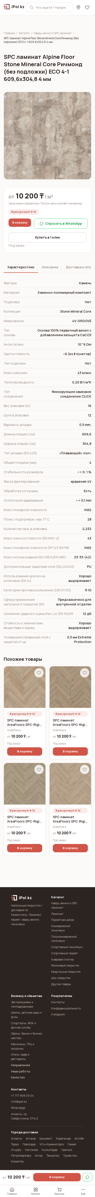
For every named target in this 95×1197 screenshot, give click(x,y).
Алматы (16, 1138)
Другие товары (61, 984)
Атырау (16, 1150)
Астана (31, 1138)
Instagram (58, 1014)
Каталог (24, 33)
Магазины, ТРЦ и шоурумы (22, 1046)
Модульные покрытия (65, 972)
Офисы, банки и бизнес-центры (27, 1036)
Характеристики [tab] (20, 267)
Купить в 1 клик (47, 237)
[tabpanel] (47, 462)
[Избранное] (87, 7)
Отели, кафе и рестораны (20, 1057)
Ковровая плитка (62, 959)
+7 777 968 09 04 (22, 1096)
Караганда (63, 1138)
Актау (39, 1156)
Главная (9, 33)
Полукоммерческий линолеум (64, 939)
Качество (18, 1077)
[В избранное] (39, 672)
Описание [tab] (50, 267)
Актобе (79, 1138)
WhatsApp (18, 1108)
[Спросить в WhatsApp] (87, 1177)
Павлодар (29, 1144)
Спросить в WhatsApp (63, 223)
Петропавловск (21, 1156)
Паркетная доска (62, 920)
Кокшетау (17, 1161)
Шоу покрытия (60, 978)
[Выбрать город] (78, 7)
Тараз (15, 1144)
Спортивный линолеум (66, 947)
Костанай (31, 1150)
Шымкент (45, 1138)
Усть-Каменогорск (51, 1144)
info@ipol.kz (19, 1102)
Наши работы (20, 1071)
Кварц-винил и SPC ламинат (53, 33)
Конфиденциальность (66, 1008)
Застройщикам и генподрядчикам (22, 1004)
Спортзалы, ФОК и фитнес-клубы (23, 1025)
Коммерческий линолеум (60, 928)
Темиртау (53, 1156)
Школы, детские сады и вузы (26, 1015)
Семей (72, 1144)
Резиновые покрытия (65, 965)
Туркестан (70, 1156)
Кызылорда (49, 1150)
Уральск (66, 1150)
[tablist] (47, 267)
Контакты (58, 1002)
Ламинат (57, 914)
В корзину (19, 222)
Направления (20, 1065)
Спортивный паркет (64, 953)
